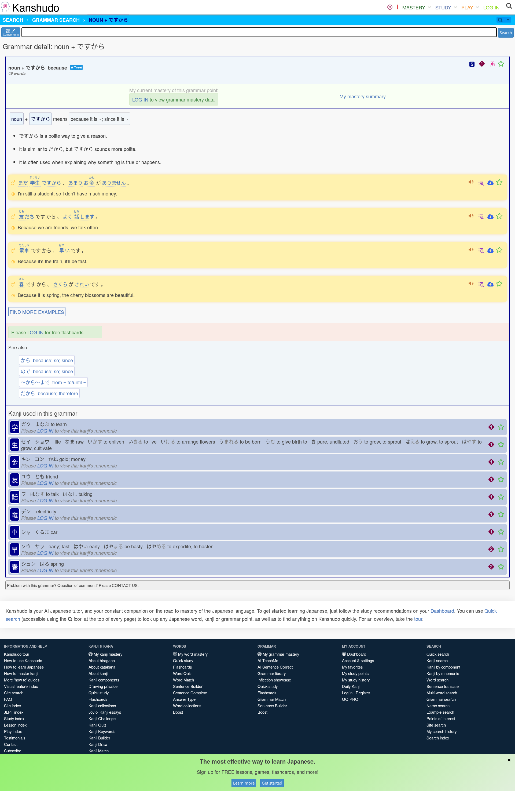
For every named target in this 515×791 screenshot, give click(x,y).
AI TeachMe (268, 660)
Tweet (77, 67)
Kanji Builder (99, 738)
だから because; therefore (49, 393)
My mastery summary (363, 96)
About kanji (98, 673)
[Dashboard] (390, 7)
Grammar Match (272, 699)
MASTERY (413, 7)
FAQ (8, 699)
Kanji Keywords (102, 731)
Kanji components (104, 680)
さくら (60, 284)
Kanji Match (99, 750)
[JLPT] (397, 7)
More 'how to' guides (21, 680)
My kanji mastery (107, 654)
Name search (438, 705)
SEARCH (13, 19)
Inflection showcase (274, 680)
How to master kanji (21, 673)
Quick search (437, 654)
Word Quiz (182, 673)
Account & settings (358, 660)
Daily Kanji (351, 686)
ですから (51, 182)
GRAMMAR (56, 19)
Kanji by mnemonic (442, 673)
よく (67, 216)
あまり (75, 182)
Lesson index (15, 725)
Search (506, 32)
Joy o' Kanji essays (105, 712)
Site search (13, 692)
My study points (355, 673)
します (84, 216)
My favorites (352, 667)
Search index (437, 738)
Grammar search (441, 699)
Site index (12, 705)
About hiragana (102, 660)
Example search (440, 712)
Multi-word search (441, 692)
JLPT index (13, 712)
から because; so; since (47, 360)
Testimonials (14, 738)
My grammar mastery (280, 654)
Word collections (187, 705)
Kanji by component (443, 667)
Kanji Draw (98, 744)
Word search (437, 680)
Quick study (99, 692)
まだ (23, 182)
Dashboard (442, 610)
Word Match (183, 680)
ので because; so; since (47, 371)
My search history (441, 731)
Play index (13, 731)
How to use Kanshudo (23, 660)
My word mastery (192, 654)
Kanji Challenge (102, 718)
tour (418, 618)
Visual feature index (21, 686)
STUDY (443, 7)
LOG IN (491, 7)
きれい (82, 284)
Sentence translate (442, 686)
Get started (272, 783)
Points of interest (440, 718)
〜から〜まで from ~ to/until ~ (53, 382)
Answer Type (184, 699)
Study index (14, 718)
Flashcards (98, 699)
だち (26, 216)
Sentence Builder (188, 686)
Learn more (244, 783)
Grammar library (272, 673)
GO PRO (350, 699)
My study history (356, 680)
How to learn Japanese (24, 667)
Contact (10, 744)
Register (363, 692)
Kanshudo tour (16, 654)
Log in (347, 692)
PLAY (467, 7)
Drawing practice (103, 686)
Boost (178, 712)
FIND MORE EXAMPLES (37, 311)
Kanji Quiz (97, 725)
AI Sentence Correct (275, 667)
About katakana (102, 667)
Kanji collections (102, 705)
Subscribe (12, 750)
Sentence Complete (190, 692)
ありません (114, 182)
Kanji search (437, 660)
